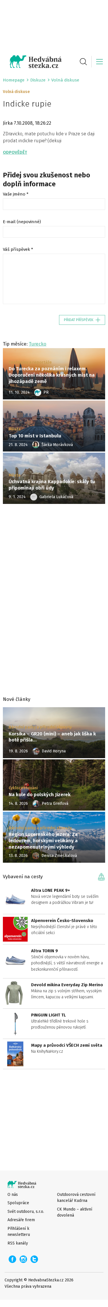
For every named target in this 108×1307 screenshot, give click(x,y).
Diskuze (38, 80)
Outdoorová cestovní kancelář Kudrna (76, 1197)
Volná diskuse (65, 80)
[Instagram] (23, 1259)
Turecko (37, 344)
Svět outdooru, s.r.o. (25, 1211)
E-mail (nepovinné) (22, 221)
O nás (12, 1194)
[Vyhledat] (83, 61)
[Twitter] (34, 1259)
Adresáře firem (21, 1219)
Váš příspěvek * (18, 249)
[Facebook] (12, 1259)
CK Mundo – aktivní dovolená (74, 1212)
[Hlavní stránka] (32, 62)
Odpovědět (15, 152)
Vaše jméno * (16, 194)
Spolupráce (18, 1202)
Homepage (13, 80)
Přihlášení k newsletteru (18, 1231)
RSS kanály (17, 1243)
